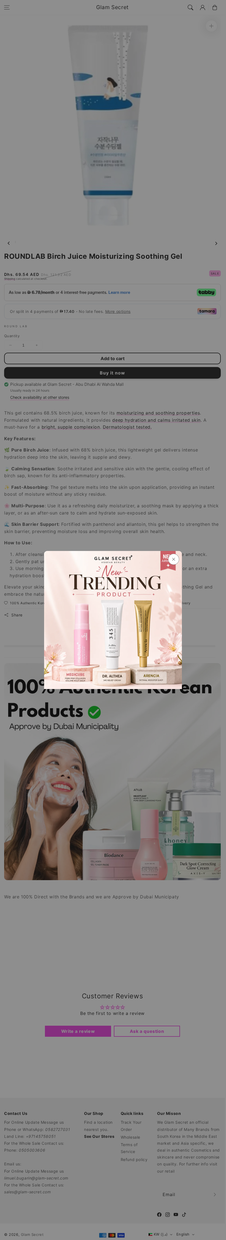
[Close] (173, 559)
